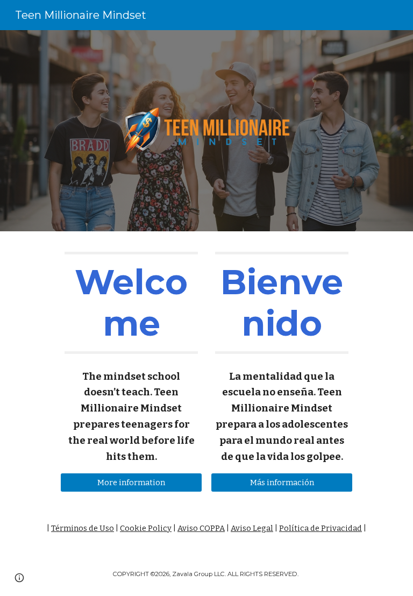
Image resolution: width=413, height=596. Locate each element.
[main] (131, 302)
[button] (19, 577)
